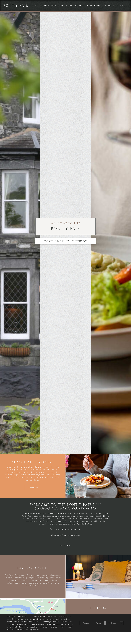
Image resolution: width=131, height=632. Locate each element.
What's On (57, 6)
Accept (86, 623)
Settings (112, 623)
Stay (90, 6)
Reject (98, 623)
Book (108, 6)
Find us (99, 6)
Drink (45, 6)
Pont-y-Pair (15, 5)
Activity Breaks (76, 6)
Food (37, 6)
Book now (33, 487)
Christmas (119, 6)
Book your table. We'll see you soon (65, 241)
